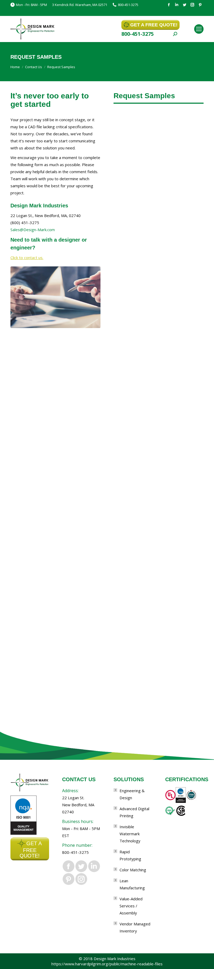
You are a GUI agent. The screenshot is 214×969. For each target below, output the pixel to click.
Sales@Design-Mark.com (32, 229)
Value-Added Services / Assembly (131, 905)
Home (15, 67)
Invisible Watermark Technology (130, 833)
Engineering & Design (132, 794)
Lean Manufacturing (132, 884)
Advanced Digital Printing (134, 812)
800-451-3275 (128, 4)
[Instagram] (192, 4)
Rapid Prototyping (130, 855)
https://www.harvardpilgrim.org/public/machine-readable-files (107, 963)
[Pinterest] (200, 4)
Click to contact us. (26, 257)
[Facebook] (168, 4)
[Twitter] (184, 4)
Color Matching (133, 869)
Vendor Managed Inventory (135, 927)
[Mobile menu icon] (199, 29)
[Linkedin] (176, 4)
